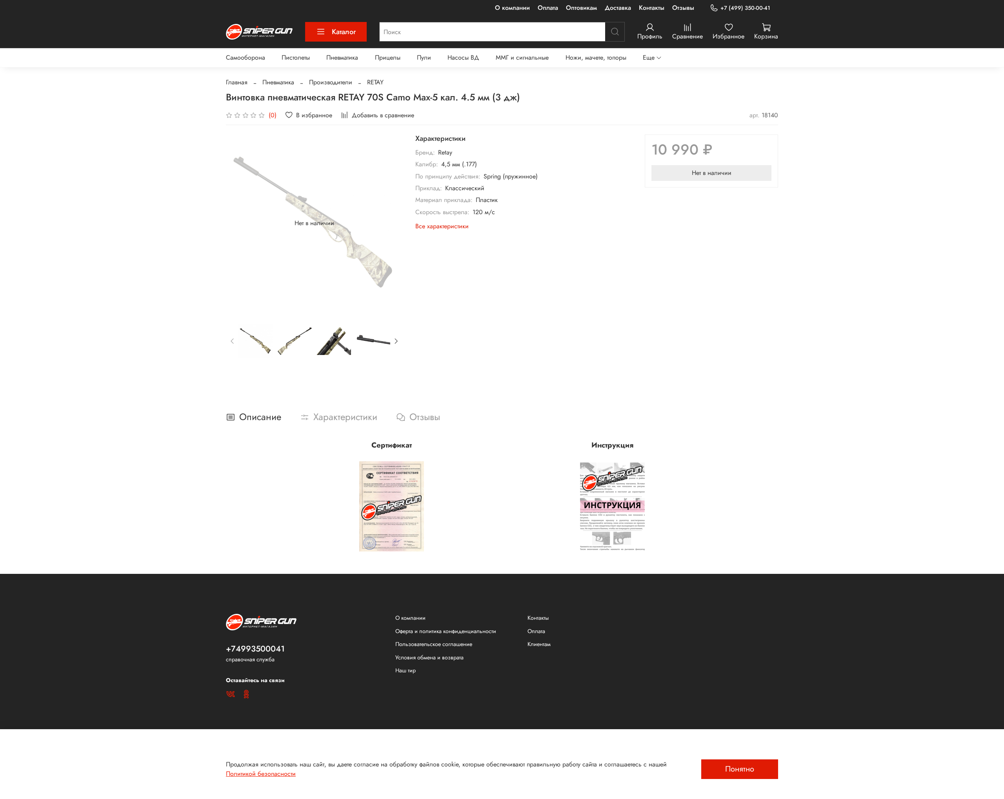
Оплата (548, 7)
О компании (512, 7)
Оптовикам (581, 7)
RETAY (375, 82)
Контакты (651, 7)
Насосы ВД (463, 57)
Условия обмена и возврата (429, 657)
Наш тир (405, 670)
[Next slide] (390, 223)
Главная (236, 82)
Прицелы (387, 57)
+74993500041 (255, 649)
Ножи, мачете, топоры (596, 57)
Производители (330, 82)
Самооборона (245, 57)
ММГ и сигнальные (522, 57)
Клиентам (539, 644)
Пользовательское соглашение (433, 644)
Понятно (739, 769)
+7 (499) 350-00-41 (745, 8)
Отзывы (683, 7)
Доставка (618, 7)
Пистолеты (296, 57)
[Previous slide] (238, 223)
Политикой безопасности (261, 773)
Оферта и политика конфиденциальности (445, 631)
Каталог (344, 32)
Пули (424, 57)
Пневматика (342, 57)
